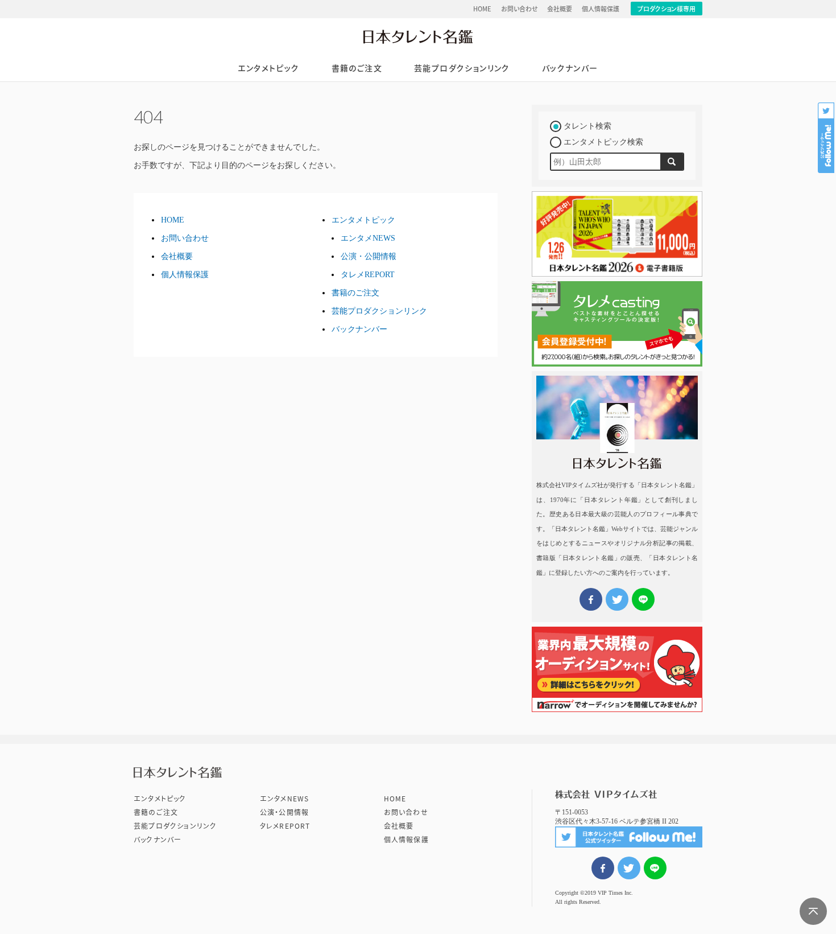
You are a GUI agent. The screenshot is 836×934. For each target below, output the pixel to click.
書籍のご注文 (357, 68)
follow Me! (827, 137)
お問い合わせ (519, 9)
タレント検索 (587, 126)
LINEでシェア (655, 868)
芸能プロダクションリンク (462, 68)
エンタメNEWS (368, 238)
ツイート (629, 868)
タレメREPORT (368, 274)
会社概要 (559, 9)
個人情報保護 (600, 9)
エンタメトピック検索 (603, 142)
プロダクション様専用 (667, 9)
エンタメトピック (268, 68)
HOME (482, 9)
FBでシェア (602, 868)
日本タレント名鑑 (418, 36)
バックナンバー (570, 68)
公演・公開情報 (368, 256)
